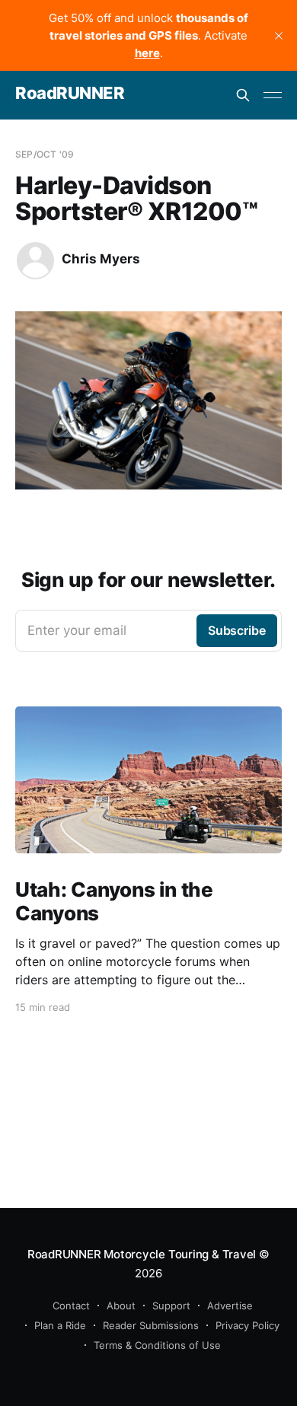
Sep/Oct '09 (44, 154)
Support (171, 1305)
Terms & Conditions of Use (157, 1345)
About (121, 1305)
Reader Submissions (151, 1325)
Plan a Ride (60, 1325)
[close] (279, 36)
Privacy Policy (247, 1325)
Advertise (230, 1305)
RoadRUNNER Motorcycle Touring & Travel (141, 1254)
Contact (71, 1305)
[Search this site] (243, 95)
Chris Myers (101, 258)
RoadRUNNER (70, 93)
